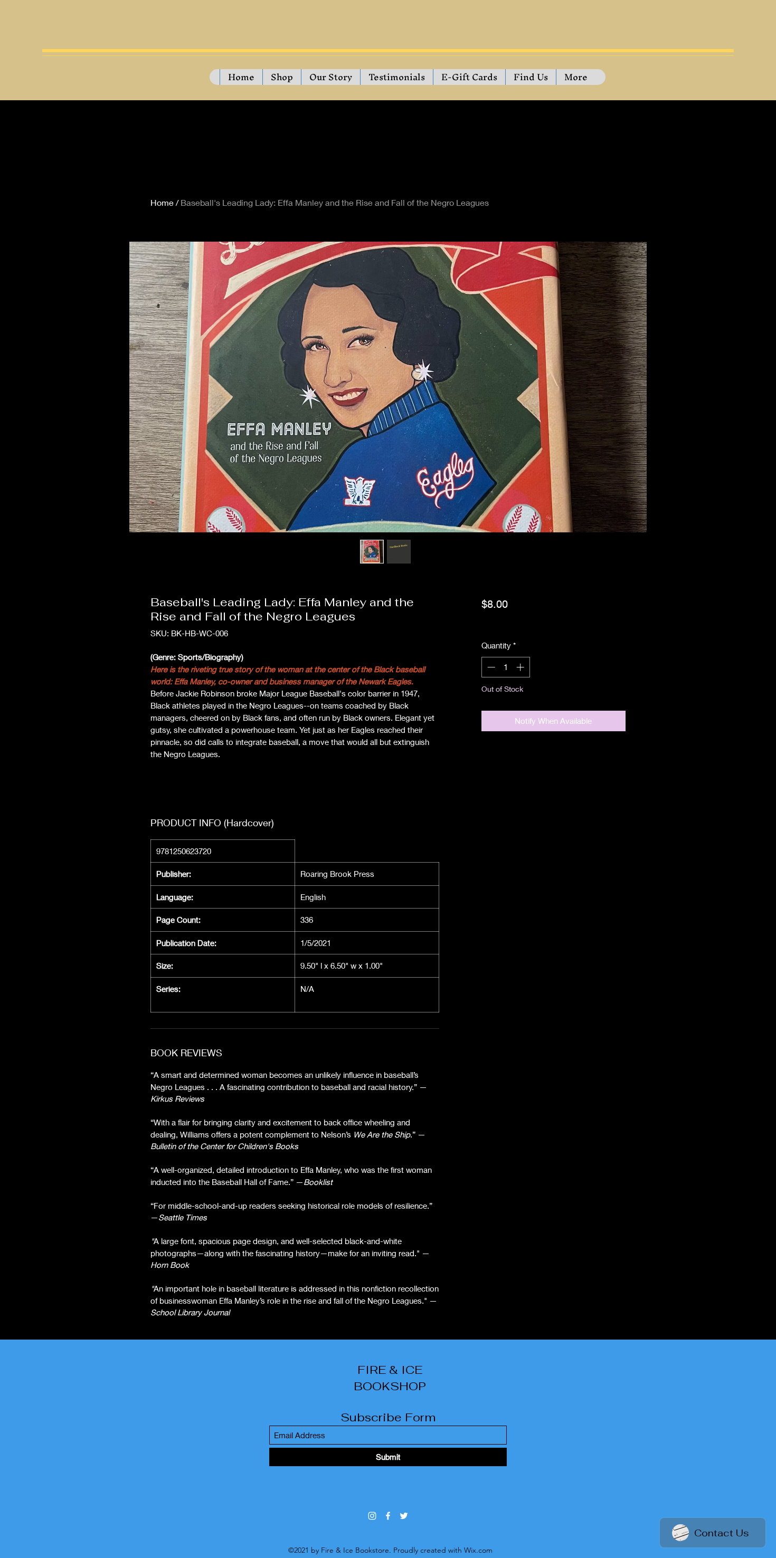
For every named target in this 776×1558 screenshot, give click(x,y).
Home (162, 202)
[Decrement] (490, 667)
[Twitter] (404, 1516)
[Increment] (521, 667)
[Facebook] (388, 1516)
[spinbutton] (505, 667)
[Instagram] (372, 1516)
